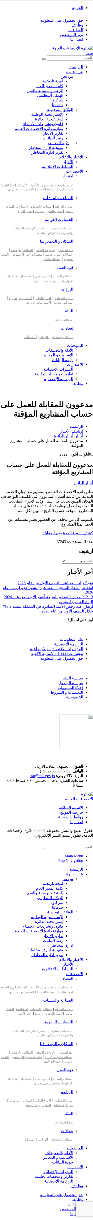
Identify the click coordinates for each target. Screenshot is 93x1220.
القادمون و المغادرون (21, 189)
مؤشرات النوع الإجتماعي (27, 254)
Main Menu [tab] (74, 856)
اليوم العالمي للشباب (76, 602)
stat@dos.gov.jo (42, 776)
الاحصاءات (74, 171)
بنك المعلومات (71, 639)
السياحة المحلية (46, 189)
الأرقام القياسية (46, 233)
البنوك (10, 206)
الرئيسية (76, 67)
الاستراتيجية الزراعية (38, 302)
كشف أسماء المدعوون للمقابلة (67, 533)
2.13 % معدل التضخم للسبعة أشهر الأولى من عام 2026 (48, 597)
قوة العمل (65, 267)
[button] (89, 53)
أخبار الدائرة (83, 483)
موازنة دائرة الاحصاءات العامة (39, 128)
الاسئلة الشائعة (71, 807)
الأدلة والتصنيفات (59, 350)
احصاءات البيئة (64, 320)
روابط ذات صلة (70, 817)
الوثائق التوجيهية (60, 109)
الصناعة (47, 206)
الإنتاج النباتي (43, 298)
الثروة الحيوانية (64, 298)
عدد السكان (66, 250)
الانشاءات (22, 206)
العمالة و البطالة (63, 276)
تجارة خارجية (65, 185)
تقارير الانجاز (53, 133)
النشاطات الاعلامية (57, 166)
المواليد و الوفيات (22, 250)
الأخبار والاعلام (71, 157)
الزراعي (43, 337)
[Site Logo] (72, 48)
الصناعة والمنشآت (58, 198)
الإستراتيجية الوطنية (47, 114)
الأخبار (68, 162)
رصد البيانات (53, 138)
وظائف (77, 25)
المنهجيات (75, 345)
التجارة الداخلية (64, 206)
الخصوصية (74, 697)
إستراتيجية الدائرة (49, 119)
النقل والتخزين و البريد (48, 211)
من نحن (67, 76)
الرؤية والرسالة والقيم (45, 90)
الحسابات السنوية (62, 228)
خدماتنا (57, 105)
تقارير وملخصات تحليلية (54, 374)
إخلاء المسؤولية (70, 687)
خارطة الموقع (71, 812)
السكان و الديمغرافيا (56, 241)
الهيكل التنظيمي (50, 95)
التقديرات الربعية (37, 228)
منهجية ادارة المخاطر (46, 147)
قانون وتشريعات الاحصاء (43, 124)
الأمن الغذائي (20, 185)
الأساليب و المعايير (58, 355)
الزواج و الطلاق (45, 250)
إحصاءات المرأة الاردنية (59, 254)
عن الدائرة (74, 71)
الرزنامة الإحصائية (58, 379)
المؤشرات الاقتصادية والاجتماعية (56, 649)
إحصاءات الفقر (52, 259)
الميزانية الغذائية (63, 302)
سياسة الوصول (70, 683)
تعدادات (67, 328)
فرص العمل (42, 276)
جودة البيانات (62, 360)
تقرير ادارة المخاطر (47, 152)
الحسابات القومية (59, 219)
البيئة (69, 311)
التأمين (69, 211)
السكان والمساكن (62, 337)
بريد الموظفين (71, 34)
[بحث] (44, 59)
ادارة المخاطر (58, 143)
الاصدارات (75, 364)
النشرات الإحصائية (58, 369)
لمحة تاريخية (53, 81)
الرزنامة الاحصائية (68, 644)
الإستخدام (26, 276)
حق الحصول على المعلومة (61, 20)
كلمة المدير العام (49, 86)
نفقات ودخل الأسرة (42, 185)
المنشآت (30, 337)
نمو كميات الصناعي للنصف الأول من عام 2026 (55, 583)
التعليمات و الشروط (66, 692)
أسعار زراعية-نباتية (20, 298)
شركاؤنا (56, 100)
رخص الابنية (25, 211)
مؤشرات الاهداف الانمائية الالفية (57, 653)
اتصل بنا (76, 39)
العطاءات (75, 30)
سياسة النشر (72, 678)
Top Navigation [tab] (71, 860)
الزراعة (67, 289)
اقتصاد (67, 176)
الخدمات (35, 206)
